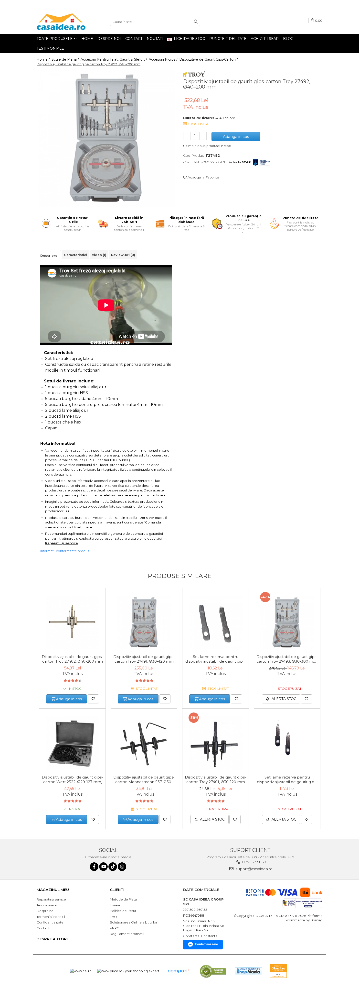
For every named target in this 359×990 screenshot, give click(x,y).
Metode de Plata (123, 899)
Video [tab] (99, 255)
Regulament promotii (127, 934)
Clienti (117, 889)
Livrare (115, 905)
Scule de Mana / (66, 59)
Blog (288, 38)
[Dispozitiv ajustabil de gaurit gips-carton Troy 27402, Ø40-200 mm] (72, 622)
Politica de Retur (123, 911)
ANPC (114, 928)
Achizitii (240, 162)
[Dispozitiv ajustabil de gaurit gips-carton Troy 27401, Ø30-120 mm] (215, 743)
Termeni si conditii (51, 917)
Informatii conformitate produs (64, 551)
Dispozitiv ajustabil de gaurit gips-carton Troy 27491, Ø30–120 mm (144, 659)
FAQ (113, 917)
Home (87, 38)
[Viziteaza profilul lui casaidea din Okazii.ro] (278, 971)
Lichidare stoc (189, 38)
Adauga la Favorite (203, 177)
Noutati (155, 38)
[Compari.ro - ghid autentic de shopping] (178, 971)
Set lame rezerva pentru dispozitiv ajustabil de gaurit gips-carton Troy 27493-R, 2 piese (215, 659)
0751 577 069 (253, 862)
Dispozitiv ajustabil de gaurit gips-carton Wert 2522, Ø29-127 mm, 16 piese (72, 780)
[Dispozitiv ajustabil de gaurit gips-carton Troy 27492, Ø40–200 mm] (106, 138)
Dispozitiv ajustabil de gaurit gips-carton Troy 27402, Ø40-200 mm (72, 659)
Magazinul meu (53, 889)
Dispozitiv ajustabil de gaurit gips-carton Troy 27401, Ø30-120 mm (215, 779)
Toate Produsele (55, 38)
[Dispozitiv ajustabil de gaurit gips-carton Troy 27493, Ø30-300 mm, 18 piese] (287, 622)
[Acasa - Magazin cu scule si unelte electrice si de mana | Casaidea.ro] (61, 21)
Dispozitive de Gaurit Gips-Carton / (209, 59)
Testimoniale (50, 48)
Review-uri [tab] (123, 255)
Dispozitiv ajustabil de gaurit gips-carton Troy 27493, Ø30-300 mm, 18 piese (287, 659)
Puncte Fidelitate (227, 38)
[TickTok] (112, 866)
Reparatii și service (61, 543)
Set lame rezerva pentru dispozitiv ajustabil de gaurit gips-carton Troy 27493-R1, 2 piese (287, 780)
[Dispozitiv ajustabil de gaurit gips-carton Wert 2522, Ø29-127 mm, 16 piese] (72, 743)
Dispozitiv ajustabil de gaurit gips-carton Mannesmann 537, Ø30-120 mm (144, 780)
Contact (133, 38)
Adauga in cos (236, 136)
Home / (44, 59)
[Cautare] (195, 22)
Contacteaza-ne (206, 944)
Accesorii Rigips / (164, 59)
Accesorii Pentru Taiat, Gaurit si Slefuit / (114, 59)
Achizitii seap (265, 38)
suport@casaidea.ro (254, 869)
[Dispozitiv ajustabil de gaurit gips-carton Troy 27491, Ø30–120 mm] (144, 622)
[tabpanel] (106, 138)
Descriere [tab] (48, 255)
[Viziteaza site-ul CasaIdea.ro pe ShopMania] (248, 971)
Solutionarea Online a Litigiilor (133, 922)
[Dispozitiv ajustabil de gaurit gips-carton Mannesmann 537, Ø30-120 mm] (144, 743)
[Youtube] (103, 866)
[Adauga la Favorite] (93, 698)
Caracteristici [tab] (75, 255)
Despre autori (52, 939)
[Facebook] (94, 866)
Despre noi (109, 38)
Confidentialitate (50, 922)
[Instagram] (122, 866)
